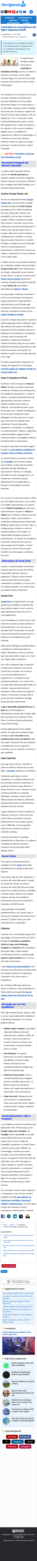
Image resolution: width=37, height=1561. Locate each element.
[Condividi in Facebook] (3, 1218)
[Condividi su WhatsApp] (9, 1218)
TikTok (30, 1441)
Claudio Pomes (14, 37)
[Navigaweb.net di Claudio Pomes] (13, 8)
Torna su (4, 1271)
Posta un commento (9, 1266)
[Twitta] (21, 1218)
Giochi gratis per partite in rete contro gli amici (18, 1293)
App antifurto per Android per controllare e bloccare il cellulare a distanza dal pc (16, 1200)
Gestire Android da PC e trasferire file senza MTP (19, 1250)
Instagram (25, 1446)
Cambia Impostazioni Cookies (25, 1540)
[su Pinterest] (14, 13)
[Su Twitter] (6, 13)
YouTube (12, 1437)
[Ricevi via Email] (24, 13)
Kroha (19, 865)
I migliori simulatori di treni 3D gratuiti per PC (17, 1306)
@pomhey (23, 37)
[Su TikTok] (17, 13)
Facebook (24, 1437)
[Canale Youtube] (9, 12)
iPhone (24, 20)
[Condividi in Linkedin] (15, 1218)
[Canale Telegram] (20, 13)
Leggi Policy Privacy (9, 1540)
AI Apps (26, 23)
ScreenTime (6, 602)
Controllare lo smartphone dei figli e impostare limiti (18, 28)
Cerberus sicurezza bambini (17, 966)
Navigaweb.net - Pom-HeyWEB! (13, 1534)
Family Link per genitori (10, 279)
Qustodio (11, 771)
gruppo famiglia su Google (12, 314)
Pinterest (12, 1446)
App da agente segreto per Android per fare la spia (17, 995)
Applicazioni (13, 23)
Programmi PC (25, 18)
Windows (9, 18)
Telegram (17, 1441)
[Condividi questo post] (34, 34)
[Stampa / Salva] (27, 1216)
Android (13, 20)
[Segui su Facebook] (2, 13)
